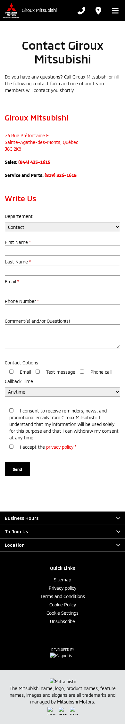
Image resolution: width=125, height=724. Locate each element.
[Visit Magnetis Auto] (62, 655)
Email (12, 281)
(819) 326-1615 (61, 175)
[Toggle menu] (113, 10)
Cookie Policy (62, 604)
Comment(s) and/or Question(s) (37, 321)
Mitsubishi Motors (75, 701)
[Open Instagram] (63, 711)
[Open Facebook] (51, 711)
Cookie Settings (62, 613)
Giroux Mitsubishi (39, 10)
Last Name (18, 261)
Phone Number (22, 301)
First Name (18, 242)
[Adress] (98, 10)
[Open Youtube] (74, 711)
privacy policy (59, 447)
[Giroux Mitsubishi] (11, 10)
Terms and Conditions (62, 596)
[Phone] (81, 10)
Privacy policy (62, 588)
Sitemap (62, 579)
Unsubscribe (62, 621)
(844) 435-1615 (34, 162)
